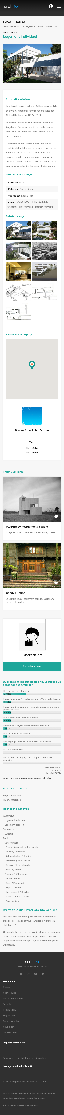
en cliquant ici (39, 1058)
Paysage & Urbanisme (15, 874)
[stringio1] (44, 299)
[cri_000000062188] (44, 279)
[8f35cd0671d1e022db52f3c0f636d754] (44, 258)
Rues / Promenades (16, 883)
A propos (7, 987)
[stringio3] (18, 258)
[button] (35, 369)
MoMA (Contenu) (26, 207)
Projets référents (12, 800)
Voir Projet (32, 512)
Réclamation (9, 1010)
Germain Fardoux (29, 1105)
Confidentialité (10, 1032)
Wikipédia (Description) (28, 202)
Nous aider (8, 1027)
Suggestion (9, 1015)
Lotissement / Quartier (17, 892)
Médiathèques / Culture (18, 860)
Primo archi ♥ (39, 1081)
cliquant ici (33, 932)
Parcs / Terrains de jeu (17, 896)
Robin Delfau (27, 196)
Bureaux (8, 833)
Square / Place (13, 887)
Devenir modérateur (13, 998)
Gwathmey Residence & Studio (27, 526)
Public (6, 838)
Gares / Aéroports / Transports (22, 847)
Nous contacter (11, 1021)
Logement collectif (14, 825)
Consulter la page (32, 666)
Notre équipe (9, 993)
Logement (8, 816)
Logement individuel (14, 820)
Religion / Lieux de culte (18, 865)
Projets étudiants (12, 795)
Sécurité (7, 1004)
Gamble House (15, 593)
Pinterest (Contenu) (43, 207)
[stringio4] (18, 279)
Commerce (8, 829)
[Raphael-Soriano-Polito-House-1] (44, 238)
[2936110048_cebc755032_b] (18, 238)
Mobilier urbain (13, 878)
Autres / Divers (13, 869)
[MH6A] (18, 299)
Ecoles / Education (15, 851)
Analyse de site (14, 901)
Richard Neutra (27, 189)
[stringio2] (18, 320)
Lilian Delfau (13, 1105)
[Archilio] (11, 7)
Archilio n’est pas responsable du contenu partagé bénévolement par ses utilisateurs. (31, 940)
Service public (11, 842)
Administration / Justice (18, 856)
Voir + (32, 442)
